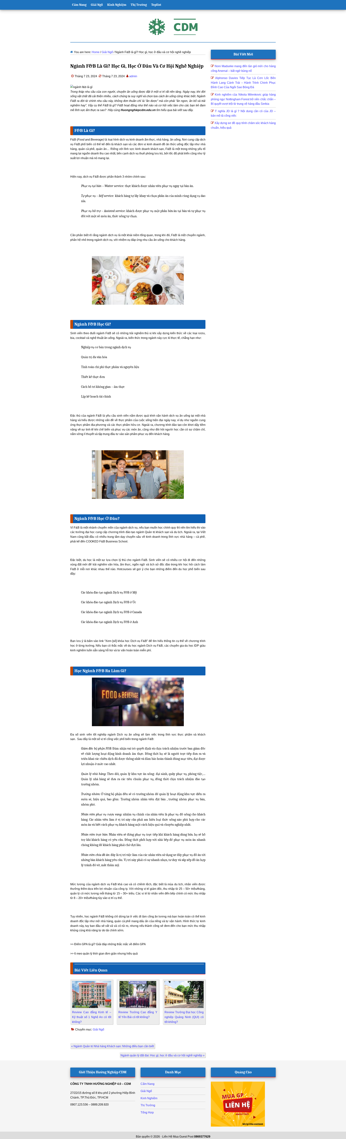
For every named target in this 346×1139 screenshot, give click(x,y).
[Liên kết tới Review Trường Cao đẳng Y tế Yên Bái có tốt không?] (138, 983)
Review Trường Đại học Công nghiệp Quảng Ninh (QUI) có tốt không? (184, 1017)
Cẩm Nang (147, 1083)
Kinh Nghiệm (149, 1098)
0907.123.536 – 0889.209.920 (89, 1104)
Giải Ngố (98, 1029)
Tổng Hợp (147, 1112)
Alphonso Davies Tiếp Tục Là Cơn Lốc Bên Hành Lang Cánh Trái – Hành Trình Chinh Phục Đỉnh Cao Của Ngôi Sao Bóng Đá (243, 82)
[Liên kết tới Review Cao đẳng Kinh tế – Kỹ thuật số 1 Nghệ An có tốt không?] (91, 983)
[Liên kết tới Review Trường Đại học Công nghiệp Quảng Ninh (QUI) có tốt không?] (184, 983)
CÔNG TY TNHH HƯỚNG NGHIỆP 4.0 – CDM (100, 1083)
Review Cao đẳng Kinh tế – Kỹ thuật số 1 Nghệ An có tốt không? (91, 1017)
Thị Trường (148, 1105)
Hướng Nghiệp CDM (173, 27)
